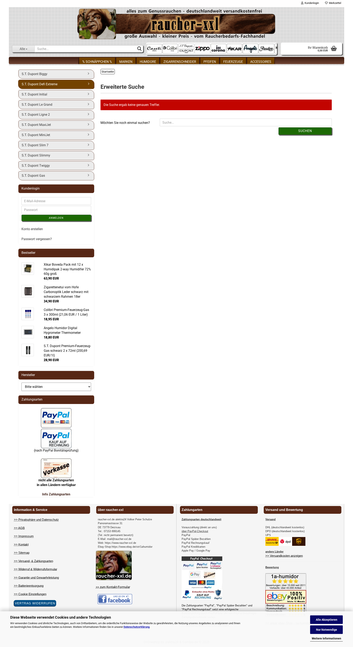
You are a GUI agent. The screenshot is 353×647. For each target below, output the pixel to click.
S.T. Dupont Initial (34, 94)
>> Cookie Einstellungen (30, 594)
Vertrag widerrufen (35, 603)
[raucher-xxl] (176, 24)
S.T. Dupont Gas (33, 176)
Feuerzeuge (233, 62)
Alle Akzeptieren (326, 619)
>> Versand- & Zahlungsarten (33, 561)
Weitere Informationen (326, 638)
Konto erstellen (32, 229)
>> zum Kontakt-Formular (113, 587)
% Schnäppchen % (97, 62)
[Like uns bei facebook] (114, 599)
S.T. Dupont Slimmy (36, 155)
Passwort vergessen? (36, 239)
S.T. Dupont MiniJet (36, 135)
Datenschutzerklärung (137, 626)
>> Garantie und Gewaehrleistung (36, 577)
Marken (125, 62)
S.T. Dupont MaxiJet (36, 125)
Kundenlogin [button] (311, 2)
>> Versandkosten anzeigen (284, 555)
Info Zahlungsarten (56, 494)
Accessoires (260, 62)
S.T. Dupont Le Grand (37, 105)
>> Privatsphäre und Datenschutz (36, 519)
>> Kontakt (21, 544)
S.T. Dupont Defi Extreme (39, 84)
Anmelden (56, 217)
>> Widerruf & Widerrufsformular (35, 569)
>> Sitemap (21, 552)
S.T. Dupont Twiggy (36, 166)
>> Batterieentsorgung (29, 585)
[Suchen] (139, 49)
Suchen (305, 131)
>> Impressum (24, 536)
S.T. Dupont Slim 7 (35, 145)
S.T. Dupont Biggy (34, 74)
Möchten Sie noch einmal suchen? (125, 123)
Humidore (148, 62)
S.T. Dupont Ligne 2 (36, 115)
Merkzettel (334, 2)
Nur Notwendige (326, 629)
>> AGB (19, 528)
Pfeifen (209, 62)
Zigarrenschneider (179, 62)
